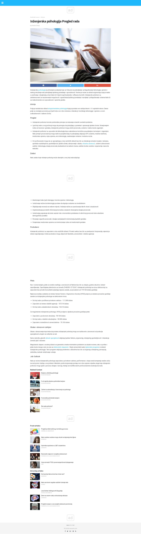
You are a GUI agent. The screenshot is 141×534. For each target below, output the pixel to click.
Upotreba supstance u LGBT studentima (53, 445)
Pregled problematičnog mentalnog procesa (54, 429)
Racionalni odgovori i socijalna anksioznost (54, 454)
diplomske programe (92, 347)
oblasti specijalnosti (52, 338)
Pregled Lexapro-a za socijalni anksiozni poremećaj (56, 504)
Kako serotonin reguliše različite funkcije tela (54, 482)
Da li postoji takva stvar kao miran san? (53, 474)
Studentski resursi (34, 17)
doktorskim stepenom (61, 347)
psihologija (42, 90)
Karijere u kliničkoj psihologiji (49, 373)
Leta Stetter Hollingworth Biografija (51, 491)
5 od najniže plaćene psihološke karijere (53, 381)
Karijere (43, 17)
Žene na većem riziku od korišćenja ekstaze (54, 495)
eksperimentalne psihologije (57, 108)
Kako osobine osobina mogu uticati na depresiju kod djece (58, 437)
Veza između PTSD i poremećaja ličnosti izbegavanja (57, 462)
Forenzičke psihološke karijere (50, 398)
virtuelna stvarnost (88, 143)
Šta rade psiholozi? (47, 406)
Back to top (71, 525)
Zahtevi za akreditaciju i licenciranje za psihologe (56, 389)
